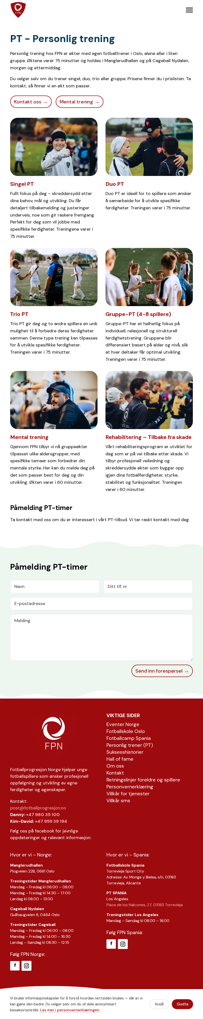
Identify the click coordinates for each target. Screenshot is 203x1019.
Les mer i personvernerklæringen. (70, 1010)
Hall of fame (119, 759)
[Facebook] (15, 965)
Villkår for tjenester (128, 793)
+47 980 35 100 (43, 815)
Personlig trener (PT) (129, 745)
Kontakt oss (27, 101)
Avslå (159, 1004)
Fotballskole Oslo (125, 731)
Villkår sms (118, 800)
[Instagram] (26, 966)
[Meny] (189, 10)
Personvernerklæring (129, 786)
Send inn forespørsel (158, 671)
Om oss (115, 766)
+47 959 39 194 (51, 821)
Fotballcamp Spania (128, 738)
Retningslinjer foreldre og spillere (143, 779)
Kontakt (115, 773)
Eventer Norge (122, 724)
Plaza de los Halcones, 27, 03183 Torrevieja (144, 904)
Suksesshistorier (124, 752)
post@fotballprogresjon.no (38, 808)
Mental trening (76, 101)
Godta (182, 1004)
